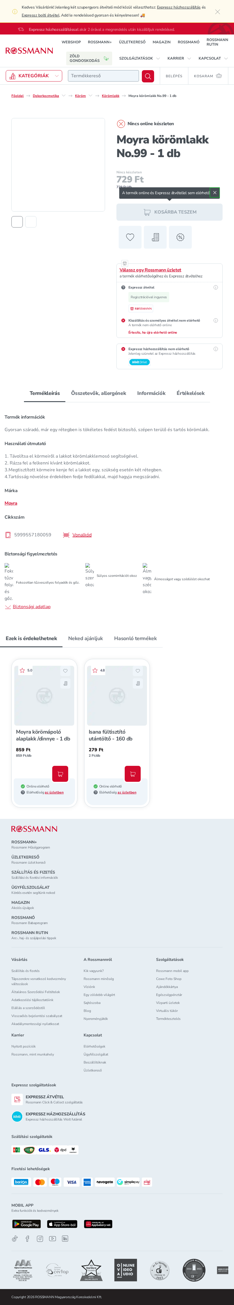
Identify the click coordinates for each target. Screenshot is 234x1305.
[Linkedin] (65, 1238)
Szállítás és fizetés (25, 971)
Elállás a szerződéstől (28, 1008)
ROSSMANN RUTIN (217, 42)
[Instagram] (40, 1238)
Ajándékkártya (167, 987)
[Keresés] (148, 76)
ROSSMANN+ (100, 42)
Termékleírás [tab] (45, 393)
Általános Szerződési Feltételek (35, 992)
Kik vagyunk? (94, 971)
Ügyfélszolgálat (96, 1054)
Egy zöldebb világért (99, 995)
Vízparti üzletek (168, 1002)
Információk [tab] (151, 393)
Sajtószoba (92, 1002)
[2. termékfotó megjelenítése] (31, 222)
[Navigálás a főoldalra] (29, 50)
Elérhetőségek (94, 1046)
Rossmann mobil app (172, 971)
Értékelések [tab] (190, 393)
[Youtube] (52, 1238)
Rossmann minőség (99, 979)
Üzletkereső (93, 1070)
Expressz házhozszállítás (179, 7)
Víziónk (89, 987)
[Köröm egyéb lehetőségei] (90, 95)
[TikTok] (14, 1238)
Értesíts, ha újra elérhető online (152, 332)
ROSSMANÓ (188, 42)
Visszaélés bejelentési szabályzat (36, 1016)
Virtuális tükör (167, 1010)
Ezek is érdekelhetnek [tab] (31, 638)
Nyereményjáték (96, 1018)
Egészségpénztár (169, 995)
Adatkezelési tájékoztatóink (32, 1000)
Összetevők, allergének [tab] (98, 393)
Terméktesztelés (168, 1018)
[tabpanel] (117, 510)
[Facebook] (27, 1238)
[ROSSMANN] (34, 829)
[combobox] (103, 76)
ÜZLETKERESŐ (132, 42)
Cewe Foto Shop (168, 979)
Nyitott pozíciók (23, 1046)
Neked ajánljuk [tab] (85, 638)
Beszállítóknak (95, 1062)
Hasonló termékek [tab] (135, 638)
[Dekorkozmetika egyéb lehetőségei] (63, 95)
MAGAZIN (162, 42)
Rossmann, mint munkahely (32, 1054)
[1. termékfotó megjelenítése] (17, 222)
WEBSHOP (71, 42)
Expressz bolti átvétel (40, 15)
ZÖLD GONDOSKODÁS (85, 58)
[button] (139, 58)
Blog (87, 1010)
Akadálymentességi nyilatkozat (35, 1024)
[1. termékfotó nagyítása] (58, 165)
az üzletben (54, 792)
